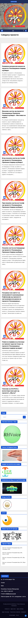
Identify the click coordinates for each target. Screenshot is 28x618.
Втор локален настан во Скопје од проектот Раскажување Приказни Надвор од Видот (13, 160)
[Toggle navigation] (13, 31)
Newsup (22, 604)
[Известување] (26, 31)
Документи (23, 611)
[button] (23, 30)
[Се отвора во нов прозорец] (7, 472)
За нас (17, 615)
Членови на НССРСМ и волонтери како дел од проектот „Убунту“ (10, 391)
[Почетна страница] (2, 31)
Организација (12, 615)
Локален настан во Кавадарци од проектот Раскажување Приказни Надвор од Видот (13, 250)
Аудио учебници (20, 608)
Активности (7, 608)
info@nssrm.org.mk (10, 593)
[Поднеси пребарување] (24, 417)
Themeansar (13, 605)
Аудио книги (13, 608)
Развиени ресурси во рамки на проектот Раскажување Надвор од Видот (14, 68)
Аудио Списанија (5, 611)
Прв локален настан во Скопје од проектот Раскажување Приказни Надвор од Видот (13, 205)
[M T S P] (7, 520)
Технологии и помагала (15, 611)
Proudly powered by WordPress (9, 604)
